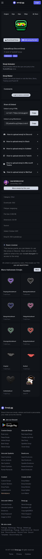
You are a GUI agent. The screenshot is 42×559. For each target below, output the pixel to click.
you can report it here (21, 265)
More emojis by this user (21, 188)
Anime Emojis (5, 440)
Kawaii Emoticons (27, 466)
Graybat (5, 366)
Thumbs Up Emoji (27, 437)
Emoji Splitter (25, 490)
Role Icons (4, 434)
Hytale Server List (26, 530)
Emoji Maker (25, 481)
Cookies (28, 554)
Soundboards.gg (7, 530)
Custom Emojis (6, 481)
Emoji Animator (26, 484)
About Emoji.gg (26, 504)
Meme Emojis (5, 447)
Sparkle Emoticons (27, 463)
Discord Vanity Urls (15, 535)
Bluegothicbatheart (9, 316)
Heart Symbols (6, 457)
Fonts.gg (4, 528)
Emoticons (4, 511)
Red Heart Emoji (26, 434)
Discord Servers (10, 532)
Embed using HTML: (11, 108)
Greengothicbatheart (9, 341)
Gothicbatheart (7, 391)
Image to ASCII (6, 517)
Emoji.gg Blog (25, 517)
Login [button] (37, 2)
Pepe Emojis (5, 437)
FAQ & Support (26, 514)
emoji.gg (20, 3)
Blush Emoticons (26, 469)
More (37, 270)
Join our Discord (11, 420)
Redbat (25, 366)
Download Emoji (12, 40)
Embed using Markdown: (12, 119)
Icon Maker (25, 493)
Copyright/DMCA (27, 511)
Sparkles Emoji (26, 443)
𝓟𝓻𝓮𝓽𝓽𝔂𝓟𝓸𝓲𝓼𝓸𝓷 (6, 294)
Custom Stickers (6, 484)
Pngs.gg (16, 530)
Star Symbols (5, 463)
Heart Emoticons (26, 457)
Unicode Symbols (7, 507)
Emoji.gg (9, 408)
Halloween (8, 56)
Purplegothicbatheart (9, 291)
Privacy (19, 554)
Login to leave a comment (21, 95)
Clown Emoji (25, 447)
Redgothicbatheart (28, 341)
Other (13, 197)
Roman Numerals (6, 469)
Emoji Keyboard (6, 514)
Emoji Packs (5, 487)
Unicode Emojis (6, 504)
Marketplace (5, 493)
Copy (34, 113)
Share (36, 14)
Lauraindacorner (17, 181)
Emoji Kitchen (25, 487)
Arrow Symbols (6, 460)
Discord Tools (22, 532)
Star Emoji (24, 440)
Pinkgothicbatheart (29, 316)
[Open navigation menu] (2, 2)
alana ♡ (25, 393)
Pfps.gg (19, 528)
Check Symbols (6, 466)
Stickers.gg (27, 528)
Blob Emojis (5, 443)
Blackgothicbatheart (29, 291)
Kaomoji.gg (12, 528)
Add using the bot (30, 40)
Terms (11, 554)
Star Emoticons (26, 460)
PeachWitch (26, 391)
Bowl (15, 56)
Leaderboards (6, 490)
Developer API (26, 507)
